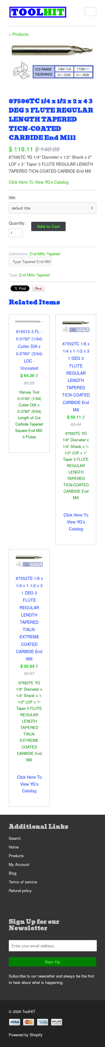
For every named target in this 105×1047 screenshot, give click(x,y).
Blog (12, 873)
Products (16, 855)
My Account (19, 864)
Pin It (38, 288)
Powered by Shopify (26, 1034)
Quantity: (17, 223)
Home (14, 847)
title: (12, 197)
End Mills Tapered (45, 253)
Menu (90, 11)
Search (15, 838)
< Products (19, 34)
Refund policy (20, 890)
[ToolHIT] (38, 13)
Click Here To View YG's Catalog (39, 182)
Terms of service (23, 882)
